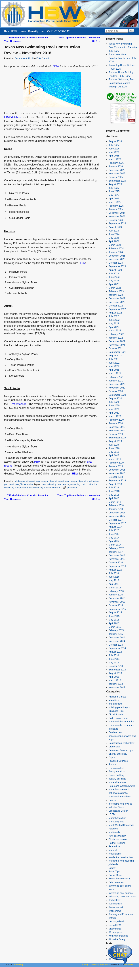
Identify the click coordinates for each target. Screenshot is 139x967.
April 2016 (114, 584)
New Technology (117, 835)
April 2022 (114, 327)
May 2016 (114, 580)
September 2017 (117, 523)
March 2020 (115, 416)
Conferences (115, 732)
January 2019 (116, 466)
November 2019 (117, 430)
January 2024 (116, 252)
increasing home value (120, 803)
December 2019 (117, 427)
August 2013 (115, 673)
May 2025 (114, 195)
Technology (115, 900)
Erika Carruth (42, 58)
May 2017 (114, 537)
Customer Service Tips (121, 750)
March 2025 (115, 202)
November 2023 (117, 259)
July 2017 (114, 530)
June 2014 (114, 659)
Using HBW (115, 925)
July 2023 (114, 273)
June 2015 (114, 616)
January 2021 (116, 380)
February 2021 (116, 377)
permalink (72, 487)
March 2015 (115, 627)
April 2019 (114, 455)
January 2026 (116, 166)
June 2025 (114, 191)
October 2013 (116, 666)
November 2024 (117, 216)
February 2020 (116, 419)
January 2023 (116, 294)
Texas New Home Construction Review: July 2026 (122, 58)
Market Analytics (117, 818)
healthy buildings (117, 778)
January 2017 (116, 552)
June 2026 (114, 148)
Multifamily (114, 832)
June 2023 (114, 277)
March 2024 (115, 245)
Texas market (26, 484)
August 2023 (115, 270)
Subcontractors (117, 882)
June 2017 (114, 534)
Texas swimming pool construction (43, 487)
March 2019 (115, 459)
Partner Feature (117, 843)
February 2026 (116, 163)
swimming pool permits (76, 481)
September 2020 (117, 395)
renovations (115, 853)
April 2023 (114, 284)
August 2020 (115, 398)
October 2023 (116, 262)
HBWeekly (18, 964)
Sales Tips (114, 871)
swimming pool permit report (50, 481)
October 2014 (116, 644)
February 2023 (116, 291)
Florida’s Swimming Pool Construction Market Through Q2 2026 (121, 83)
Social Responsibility (119, 878)
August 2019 (115, 441)
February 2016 (116, 591)
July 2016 (114, 573)
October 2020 (116, 391)
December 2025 (117, 170)
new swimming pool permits (55, 484)
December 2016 (117, 555)
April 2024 (114, 241)
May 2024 (114, 238)
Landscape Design (118, 810)
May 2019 (114, 452)
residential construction (121, 857)
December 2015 (117, 598)
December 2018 (117, 469)
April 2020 (114, 412)
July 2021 (114, 359)
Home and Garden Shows (122, 786)
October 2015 (116, 605)
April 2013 (114, 676)
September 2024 (117, 223)
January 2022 (116, 337)
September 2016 (117, 566)
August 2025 (115, 184)
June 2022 (114, 320)
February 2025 (116, 205)
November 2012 (117, 687)
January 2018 (116, 509)
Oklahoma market (118, 839)
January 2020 (116, 423)
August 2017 (115, 527)
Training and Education (121, 914)
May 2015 (114, 619)
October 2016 (116, 562)
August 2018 (115, 484)
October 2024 (116, 220)
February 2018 (116, 505)
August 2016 (115, 569)
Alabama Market (117, 696)
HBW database (13, 117)
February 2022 (116, 334)
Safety (112, 868)
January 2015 (116, 634)
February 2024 (116, 248)
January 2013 (116, 684)
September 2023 (117, 266)
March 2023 (115, 287)
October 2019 (116, 434)
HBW (55, 66)
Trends (112, 918)
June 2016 (114, 576)
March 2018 (115, 502)
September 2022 (117, 309)
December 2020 (117, 384)
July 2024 (114, 230)
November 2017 (117, 516)
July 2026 (114, 145)
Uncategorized (116, 921)
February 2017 (116, 548)
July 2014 (114, 655)
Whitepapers (115, 932)
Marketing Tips (116, 821)
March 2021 (115, 373)
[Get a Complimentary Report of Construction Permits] (121, 123)
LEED (112, 814)
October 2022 (116, 305)
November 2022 (117, 302)
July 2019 (114, 444)
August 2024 (115, 227)
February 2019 (116, 462)
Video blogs (115, 928)
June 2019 (114, 448)
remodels (113, 850)
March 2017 (115, 544)
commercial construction (121, 721)
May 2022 (114, 323)
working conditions (118, 935)
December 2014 (117, 637)
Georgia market (117, 771)
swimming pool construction (84, 484)
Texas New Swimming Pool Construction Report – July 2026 (123, 47)
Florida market (116, 768)
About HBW (10, 31)
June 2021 (114, 362)
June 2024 (114, 234)
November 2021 (117, 345)
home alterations (117, 782)
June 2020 (114, 405)
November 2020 (117, 387)
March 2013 (115, 680)
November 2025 (117, 173)
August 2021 (115, 355)
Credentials (114, 746)
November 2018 (117, 473)
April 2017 (114, 541)
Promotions (115, 846)
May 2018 (114, 494)
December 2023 (117, 255)
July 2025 (114, 188)
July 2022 (114, 316)
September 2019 (117, 437)
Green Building (116, 775)
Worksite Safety (117, 939)
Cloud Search (116, 714)
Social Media (115, 875)
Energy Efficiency (118, 753)
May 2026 (114, 152)
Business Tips (116, 711)
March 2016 (115, 587)
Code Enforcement (118, 718)
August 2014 (115, 651)
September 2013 (117, 669)
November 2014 (117, 641)
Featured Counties (118, 761)
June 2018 (114, 491)
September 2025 (117, 180)
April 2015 (114, 623)
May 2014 (114, 662)
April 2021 (114, 369)
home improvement (119, 789)
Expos (112, 757)
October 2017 (116, 519)
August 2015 (115, 612)
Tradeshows (115, 910)
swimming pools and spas (122, 896)
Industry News (116, 807)
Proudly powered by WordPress (96, 964)
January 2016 (116, 594)
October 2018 (116, 477)
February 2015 (116, 630)
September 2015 (117, 609)
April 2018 (114, 498)
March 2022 (115, 330)
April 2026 (114, 155)
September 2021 (117, 352)
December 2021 (117, 341)
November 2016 (117, 559)
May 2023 (114, 280)
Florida (112, 764)
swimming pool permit (15, 487)
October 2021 (116, 348)
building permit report (24, 481)
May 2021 (114, 366)
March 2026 (115, 159)
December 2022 (117, 298)
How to (112, 800)
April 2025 (114, 198)
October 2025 (116, 177)
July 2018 (114, 487)
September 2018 (117, 480)
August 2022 (115, 312)
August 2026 (115, 141)
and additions (116, 703)
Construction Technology (121, 743)
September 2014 (117, 648)
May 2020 (114, 409)
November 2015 (117, 601)
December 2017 (117, 512)
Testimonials (115, 903)
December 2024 (117, 212)
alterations (114, 700)
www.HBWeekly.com (32, 31)
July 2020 (114, 402)
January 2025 (116, 209)
